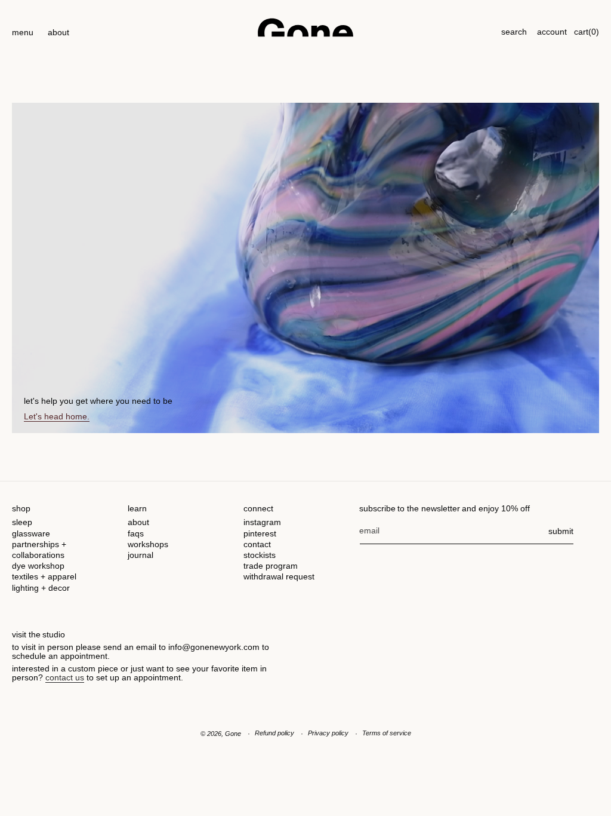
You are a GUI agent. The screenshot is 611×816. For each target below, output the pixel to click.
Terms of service (386, 733)
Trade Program (270, 565)
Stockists (259, 555)
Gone (233, 733)
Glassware (31, 533)
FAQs (136, 533)
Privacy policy (328, 733)
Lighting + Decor (41, 588)
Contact (257, 544)
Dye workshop (38, 565)
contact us (64, 677)
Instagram (262, 522)
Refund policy (274, 733)
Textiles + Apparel (44, 576)
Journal (140, 555)
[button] (23, 27)
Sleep (22, 522)
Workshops (148, 544)
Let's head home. (57, 416)
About (138, 522)
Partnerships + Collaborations (39, 549)
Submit (560, 531)
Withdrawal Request (278, 576)
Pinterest (259, 533)
